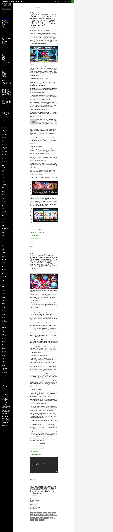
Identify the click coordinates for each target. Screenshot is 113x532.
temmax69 (3, 294)
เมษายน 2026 (4, 131)
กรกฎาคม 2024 (4, 161)
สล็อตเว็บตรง (4, 52)
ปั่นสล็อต (3, 323)
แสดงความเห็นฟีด (4, 386)
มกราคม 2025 (4, 152)
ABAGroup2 (37, 486)
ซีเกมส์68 (3, 314)
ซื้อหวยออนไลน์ (4, 43)
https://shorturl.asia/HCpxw (35, 454)
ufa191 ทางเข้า (4, 297)
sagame (3, 23)
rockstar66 (3, 263)
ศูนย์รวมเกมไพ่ (4, 335)
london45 (3, 229)
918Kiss (31, 486)
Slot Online (34, 488)
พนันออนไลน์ (34, 489)
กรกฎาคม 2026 (4, 127)
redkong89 (3, 262)
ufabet (3, 301)
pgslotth (3, 71)
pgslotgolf (3, 252)
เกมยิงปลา (44, 489)
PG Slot (35, 487)
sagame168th (43, 515)
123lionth (3, 167)
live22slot (3, 226)
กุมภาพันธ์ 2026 (4, 134)
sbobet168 (3, 272)
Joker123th (33, 514)
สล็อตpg (3, 345)
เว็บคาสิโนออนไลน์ (5, 364)
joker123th (3, 221)
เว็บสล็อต (3, 369)
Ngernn (37, 514)
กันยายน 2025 (4, 141)
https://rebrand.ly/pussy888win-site (37, 445)
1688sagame (4, 168)
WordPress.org (4, 388)
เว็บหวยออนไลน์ (4, 371)
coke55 (3, 198)
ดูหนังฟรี (3, 36)
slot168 (3, 280)
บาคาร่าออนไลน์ (52, 488)
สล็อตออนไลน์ (40, 489)
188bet (3, 171)
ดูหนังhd (3, 37)
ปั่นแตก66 (38, 518)
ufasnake (3, 304)
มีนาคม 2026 (4, 133)
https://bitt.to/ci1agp (34, 235)
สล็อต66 (3, 54)
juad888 (3, 222)
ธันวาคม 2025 (4, 137)
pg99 (2, 243)
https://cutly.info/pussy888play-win (37, 232)
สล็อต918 (3, 342)
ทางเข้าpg (3, 317)
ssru (2, 289)
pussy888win (41, 380)
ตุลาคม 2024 (4, 157)
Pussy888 (31, 12)
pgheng (3, 245)
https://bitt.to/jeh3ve (34, 451)
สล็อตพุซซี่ (3, 348)
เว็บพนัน (47, 489)
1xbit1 (3, 175)
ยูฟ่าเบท (3, 334)
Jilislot (51, 486)
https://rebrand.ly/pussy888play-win (37, 229)
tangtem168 (4, 291)
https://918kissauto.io (5, 20)
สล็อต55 (3, 415)
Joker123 (55, 486)
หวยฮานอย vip (4, 355)
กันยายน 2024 (4, 158)
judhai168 (3, 56)
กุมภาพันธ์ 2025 (4, 151)
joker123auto (4, 219)
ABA (33, 486)
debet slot (3, 201)
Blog (55, 1)
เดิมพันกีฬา (3, 362)
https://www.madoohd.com (6, 22)
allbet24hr (3, 185)
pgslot (3, 29)
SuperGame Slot (4, 290)
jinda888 (6, 399)
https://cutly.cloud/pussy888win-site (37, 448)
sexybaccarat (4, 28)
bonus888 (3, 57)
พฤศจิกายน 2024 (4, 155)
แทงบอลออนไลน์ (4, 372)
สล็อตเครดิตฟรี (4, 352)
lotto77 (3, 232)
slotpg (3, 63)
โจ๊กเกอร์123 (4, 76)
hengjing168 (4, 211)
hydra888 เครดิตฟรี (5, 214)
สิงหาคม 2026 (4, 126)
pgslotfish (3, 250)
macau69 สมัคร (4, 233)
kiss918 (3, 70)
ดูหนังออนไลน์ (4, 73)
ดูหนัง (3, 25)
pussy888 (44, 224)
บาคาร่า (48, 488)
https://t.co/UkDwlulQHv (35, 241)
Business (45, 486)
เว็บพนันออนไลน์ (51, 489)
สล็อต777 (3, 418)
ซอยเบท (3, 313)
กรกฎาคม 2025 (4, 144)
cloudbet (3, 197)
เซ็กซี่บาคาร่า (4, 361)
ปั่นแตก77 (3, 325)
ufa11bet (3, 296)
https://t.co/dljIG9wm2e (34, 473)
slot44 (3, 55)
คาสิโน (41, 488)
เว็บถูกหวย (3, 365)
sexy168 (3, 273)
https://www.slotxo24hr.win (6, 62)
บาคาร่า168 (4, 320)
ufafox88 (3, 303)
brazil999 (3, 192)
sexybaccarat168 (52, 487)
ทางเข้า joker (4, 74)
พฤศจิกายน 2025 (4, 138)
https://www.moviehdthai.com (6, 38)
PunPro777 (42, 487)
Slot (30, 488)
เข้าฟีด (3, 385)
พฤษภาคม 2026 (4, 130)
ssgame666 (3, 287)
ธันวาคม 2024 (4, 154)
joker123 (3, 21)
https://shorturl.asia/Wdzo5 (35, 238)
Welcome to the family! (67, 1)
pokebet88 (3, 253)
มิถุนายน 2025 (4, 145)
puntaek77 (3, 256)
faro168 (3, 204)
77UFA (3, 177)
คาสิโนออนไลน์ (44, 488)
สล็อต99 (3, 53)
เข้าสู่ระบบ (3, 383)
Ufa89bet (3, 300)
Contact (59, 1)
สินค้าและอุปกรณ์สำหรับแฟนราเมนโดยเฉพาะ (12, 1)
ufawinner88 (4, 306)
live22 (3, 34)
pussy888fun (4, 259)
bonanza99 (3, 191)
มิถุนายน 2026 (4, 128)
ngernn (31, 487)
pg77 (2, 242)
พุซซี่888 (32, 246)
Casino (48, 486)
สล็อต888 (3, 58)
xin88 (3, 308)
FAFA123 (3, 202)
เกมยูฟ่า (3, 358)
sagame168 (3, 267)
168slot (3, 394)
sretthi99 (3, 286)
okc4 (2, 238)
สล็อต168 (3, 51)
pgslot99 (3, 249)
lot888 (3, 231)
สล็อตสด (3, 349)
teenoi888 (3, 293)
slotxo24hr (3, 284)
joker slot (3, 75)
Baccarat (41, 486)
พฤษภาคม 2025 (4, 147)
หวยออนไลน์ (4, 44)
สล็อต (37, 489)
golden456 (3, 208)
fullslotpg (3, 205)
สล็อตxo (3, 347)
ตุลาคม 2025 (4, 140)
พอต (2, 328)
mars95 (3, 235)
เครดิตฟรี (3, 359)
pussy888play (48, 88)
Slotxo (37, 488)
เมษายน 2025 (4, 148)
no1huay (42, 514)
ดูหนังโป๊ (3, 64)
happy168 (3, 209)
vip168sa (3, 307)
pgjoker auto (4, 246)
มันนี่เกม (3, 331)
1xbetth (3, 65)
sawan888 (3, 270)
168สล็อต (3, 170)
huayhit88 (3, 212)
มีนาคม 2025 (4, 150)
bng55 (3, 190)
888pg (3, 178)
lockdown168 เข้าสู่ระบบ (5, 228)
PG (33, 487)
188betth (3, 72)
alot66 (3, 187)
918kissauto (4, 181)
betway (6, 397)
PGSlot (38, 487)
